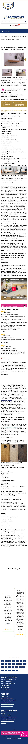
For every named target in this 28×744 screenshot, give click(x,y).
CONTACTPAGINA (5, 687)
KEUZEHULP (24, 735)
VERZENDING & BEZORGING (7, 721)
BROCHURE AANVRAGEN (7, 706)
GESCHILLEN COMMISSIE (7, 698)
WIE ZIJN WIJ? (4, 696)
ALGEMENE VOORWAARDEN (7, 704)
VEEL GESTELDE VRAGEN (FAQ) (8, 700)
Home (2, 39)
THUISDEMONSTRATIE (6, 689)
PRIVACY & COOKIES (6, 702)
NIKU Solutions (18, 738)
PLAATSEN (3, 723)
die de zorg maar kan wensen (10, 427)
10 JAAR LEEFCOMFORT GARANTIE (9, 717)
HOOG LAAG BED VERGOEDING (8, 719)
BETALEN (3, 713)
